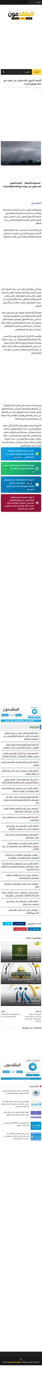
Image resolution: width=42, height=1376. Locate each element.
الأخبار (24, 87)
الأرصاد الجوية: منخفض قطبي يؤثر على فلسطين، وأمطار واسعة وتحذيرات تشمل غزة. (21, 800)
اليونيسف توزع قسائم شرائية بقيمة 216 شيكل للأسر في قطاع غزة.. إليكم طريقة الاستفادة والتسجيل (15, 1103)
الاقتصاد (18, 87)
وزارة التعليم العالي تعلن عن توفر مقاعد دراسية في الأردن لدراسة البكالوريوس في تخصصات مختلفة (21, 736)
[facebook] (6, 2)
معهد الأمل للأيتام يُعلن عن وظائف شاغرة (24, 1001)
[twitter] (2, 2)
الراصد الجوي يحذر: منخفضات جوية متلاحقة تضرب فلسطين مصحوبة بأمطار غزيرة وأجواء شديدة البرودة (20, 866)
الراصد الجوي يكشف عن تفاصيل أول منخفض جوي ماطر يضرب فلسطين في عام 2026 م (20, 846)
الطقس (13, 87)
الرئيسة (36, 72)
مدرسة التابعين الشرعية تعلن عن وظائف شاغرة (22, 979)
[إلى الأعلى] (21, 1359)
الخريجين (36, 966)
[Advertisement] (21, 42)
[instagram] (9, 2)
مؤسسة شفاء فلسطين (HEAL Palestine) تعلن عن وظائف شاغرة (21, 956)
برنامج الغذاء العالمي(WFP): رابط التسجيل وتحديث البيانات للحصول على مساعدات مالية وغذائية (16, 1136)
